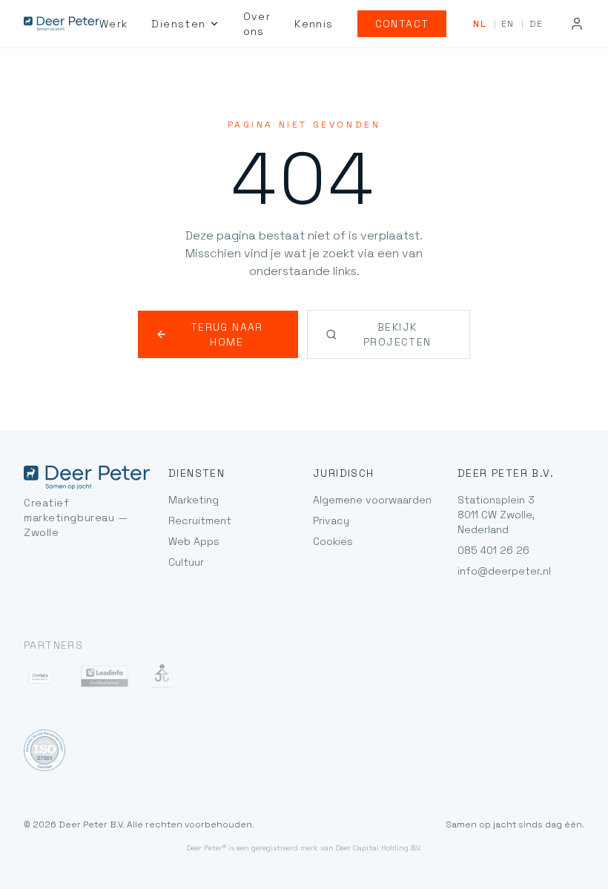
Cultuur (186, 562)
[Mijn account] (576, 23)
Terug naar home (227, 334)
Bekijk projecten (397, 334)
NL (479, 24)
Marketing (193, 499)
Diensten (178, 23)
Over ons (257, 24)
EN (507, 24)
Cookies (333, 541)
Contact (402, 23)
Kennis (313, 23)
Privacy (331, 520)
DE (536, 24)
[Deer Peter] (61, 24)
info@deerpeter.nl (504, 571)
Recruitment (199, 520)
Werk (113, 23)
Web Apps (193, 541)
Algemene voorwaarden (372, 499)
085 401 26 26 (493, 550)
